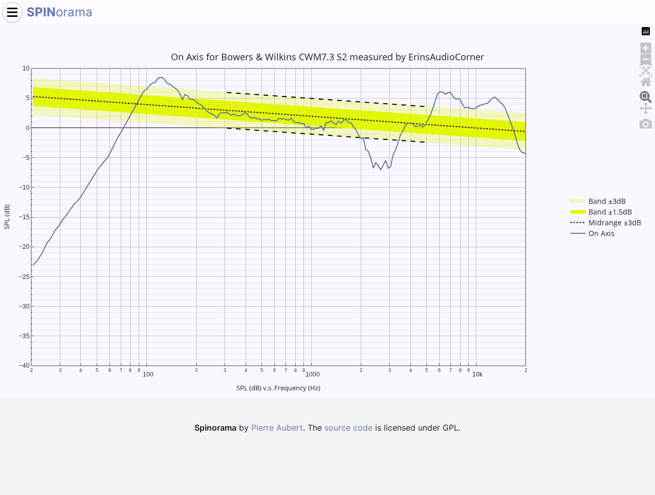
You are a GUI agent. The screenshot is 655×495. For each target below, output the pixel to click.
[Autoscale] (646, 69)
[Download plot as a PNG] (646, 122)
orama (60, 12)
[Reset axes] (646, 80)
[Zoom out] (646, 57)
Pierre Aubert (277, 427)
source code (348, 427)
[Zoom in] (646, 46)
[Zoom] (646, 95)
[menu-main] (12, 12)
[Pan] (646, 106)
